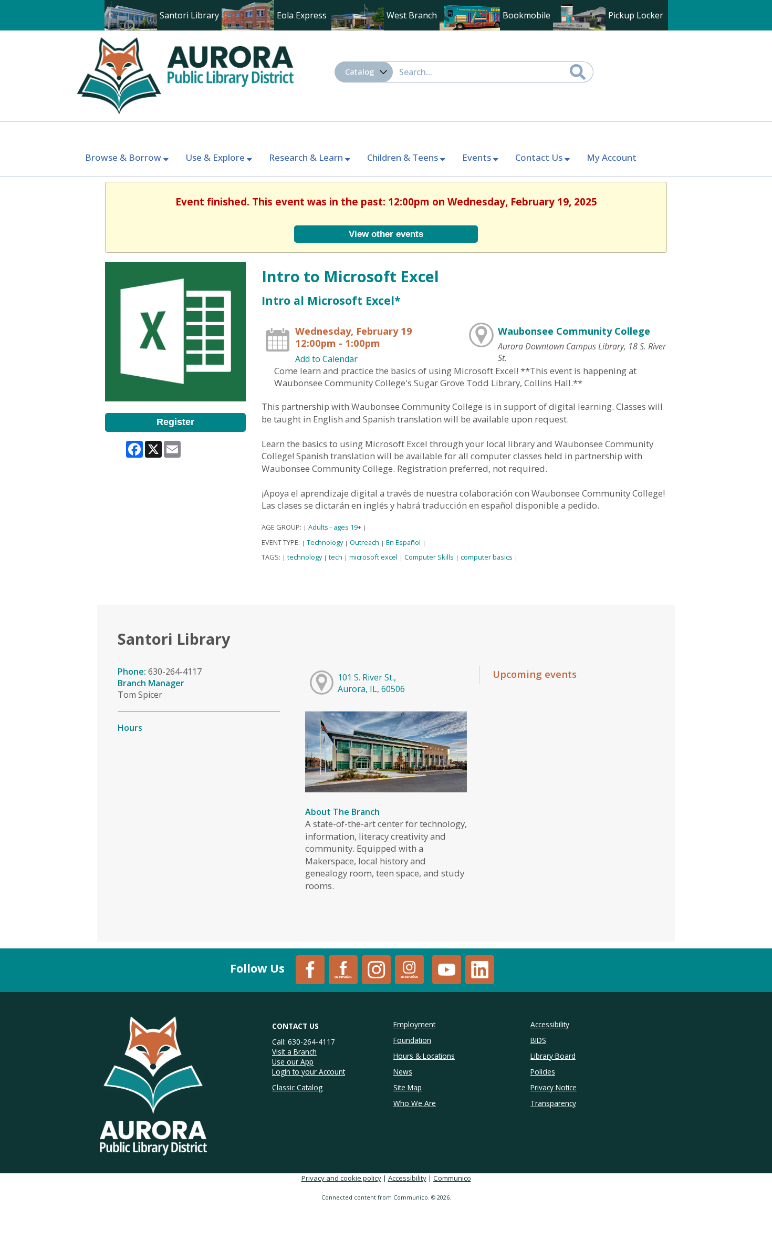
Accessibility (407, 1178)
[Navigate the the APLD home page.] (185, 74)
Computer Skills (429, 557)
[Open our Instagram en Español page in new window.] (409, 969)
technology (304, 557)
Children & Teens (403, 157)
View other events (386, 234)
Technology (325, 542)
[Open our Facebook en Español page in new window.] (343, 969)
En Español (403, 542)
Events (477, 157)
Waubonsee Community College (574, 330)
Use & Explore (216, 157)
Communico (452, 1178)
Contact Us (540, 157)
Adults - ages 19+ (334, 527)
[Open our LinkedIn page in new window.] (479, 969)
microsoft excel (373, 557)
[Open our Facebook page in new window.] (310, 969)
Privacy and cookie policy (341, 1178)
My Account (612, 157)
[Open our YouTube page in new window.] (446, 969)
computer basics (487, 557)
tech (335, 557)
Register (175, 422)
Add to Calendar (326, 359)
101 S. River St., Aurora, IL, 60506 (371, 683)
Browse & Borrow (124, 157)
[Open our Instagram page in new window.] (376, 969)
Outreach (364, 542)
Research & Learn (307, 157)
